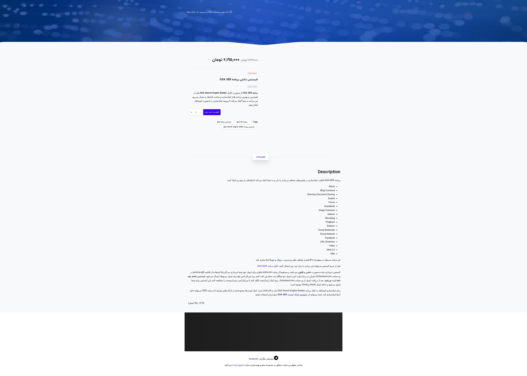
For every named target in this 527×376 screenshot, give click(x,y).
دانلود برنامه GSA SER (267, 266)
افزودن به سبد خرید (212, 112)
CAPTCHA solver (329, 343)
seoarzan (253, 359)
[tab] (261, 157)
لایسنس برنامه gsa (224, 122)
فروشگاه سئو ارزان (289, 34)
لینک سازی (272, 34)
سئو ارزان (238, 365)
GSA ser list (253, 343)
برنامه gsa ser (242, 122)
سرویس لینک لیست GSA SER (292, 294)
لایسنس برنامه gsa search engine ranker (239, 127)
